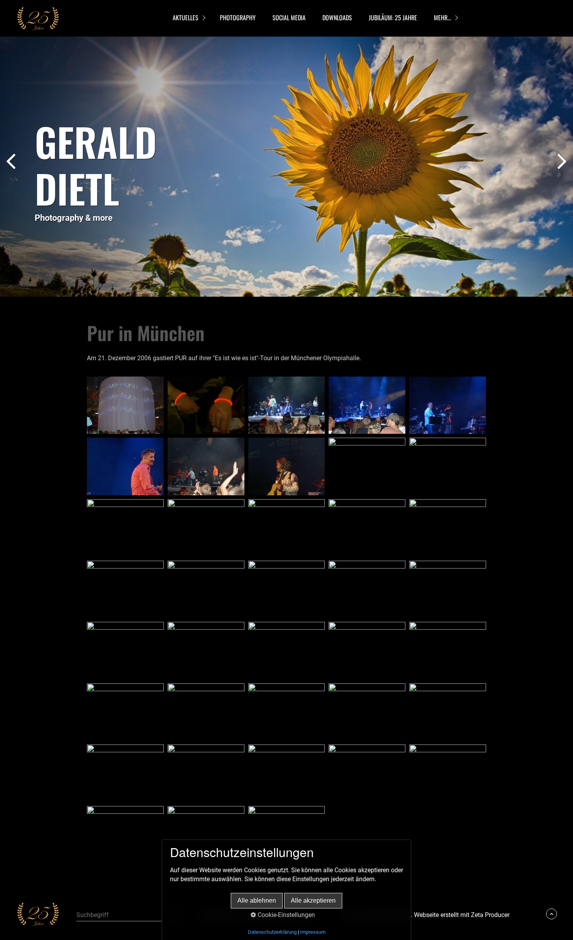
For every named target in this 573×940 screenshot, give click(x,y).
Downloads (337, 17)
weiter (561, 168)
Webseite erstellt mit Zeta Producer (461, 915)
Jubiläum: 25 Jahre (393, 17)
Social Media (289, 17)
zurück (12, 168)
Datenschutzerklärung (272, 932)
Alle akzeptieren (313, 900)
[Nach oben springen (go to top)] (551, 914)
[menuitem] (187, 18)
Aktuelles (185, 17)
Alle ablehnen (256, 900)
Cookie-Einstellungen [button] (285, 915)
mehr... (442, 17)
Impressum (312, 932)
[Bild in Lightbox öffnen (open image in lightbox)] (125, 405)
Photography (238, 17)
